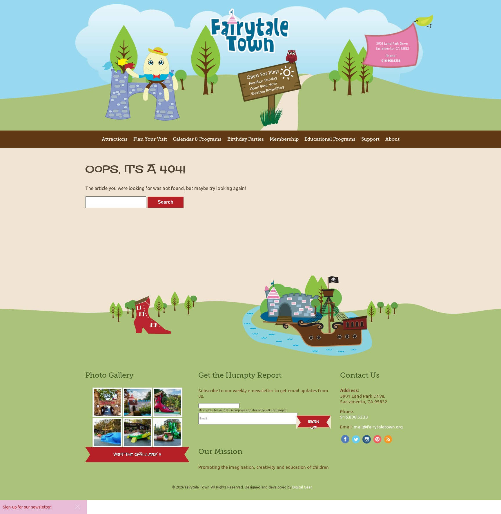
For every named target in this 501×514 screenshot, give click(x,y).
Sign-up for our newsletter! (27, 507)
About (392, 139)
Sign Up (313, 423)
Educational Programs (329, 139)
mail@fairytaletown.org (378, 426)
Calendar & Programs (197, 139)
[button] (77, 506)
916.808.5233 (354, 416)
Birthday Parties (245, 139)
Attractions (115, 139)
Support (370, 139)
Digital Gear (302, 487)
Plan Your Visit (150, 139)
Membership (284, 139)
